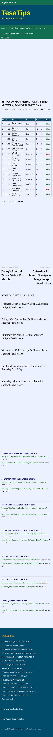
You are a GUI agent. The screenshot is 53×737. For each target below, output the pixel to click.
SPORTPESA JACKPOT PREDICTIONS (14, 684)
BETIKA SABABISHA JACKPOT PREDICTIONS (17, 657)
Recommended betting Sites (12, 709)
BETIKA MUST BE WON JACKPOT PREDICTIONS (20, 530)
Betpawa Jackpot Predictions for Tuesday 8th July (19, 583)
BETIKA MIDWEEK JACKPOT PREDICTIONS (18, 505)
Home (3, 28)
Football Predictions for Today (21, 28)
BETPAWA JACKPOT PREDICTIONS (15, 580)
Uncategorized (7, 699)
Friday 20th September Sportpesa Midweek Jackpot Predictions (25, 456)
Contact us (28, 33)
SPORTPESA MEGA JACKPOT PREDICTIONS (18, 479)
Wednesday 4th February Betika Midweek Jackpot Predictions (24, 514)
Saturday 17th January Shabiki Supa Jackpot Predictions (22, 604)
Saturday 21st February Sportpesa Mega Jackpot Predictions (24, 488)
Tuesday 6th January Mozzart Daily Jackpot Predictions (21, 563)
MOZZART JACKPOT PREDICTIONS (15, 556)
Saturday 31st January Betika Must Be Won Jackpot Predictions (24, 540)
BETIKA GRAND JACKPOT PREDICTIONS (16, 642)
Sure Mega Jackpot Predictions (12, 719)
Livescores (40, 28)
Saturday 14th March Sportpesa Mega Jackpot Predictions (23, 482)
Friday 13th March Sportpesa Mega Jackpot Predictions (22, 463)
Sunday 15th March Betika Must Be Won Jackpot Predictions (23, 534)
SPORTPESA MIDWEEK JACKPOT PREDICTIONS (19, 453)
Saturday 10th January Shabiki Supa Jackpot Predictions (22, 610)
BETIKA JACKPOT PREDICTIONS (19, 101)
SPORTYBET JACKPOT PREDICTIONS (14, 695)
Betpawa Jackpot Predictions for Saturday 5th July (19, 587)
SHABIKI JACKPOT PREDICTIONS (14, 600)
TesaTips (16, 13)
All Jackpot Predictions (10, 33)
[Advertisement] (26, 72)
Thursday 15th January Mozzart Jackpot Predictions (20, 559)
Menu (8, 37)
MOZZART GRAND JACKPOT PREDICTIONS (17, 672)
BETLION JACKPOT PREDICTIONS (13, 661)
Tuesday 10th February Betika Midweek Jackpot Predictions (23, 508)
